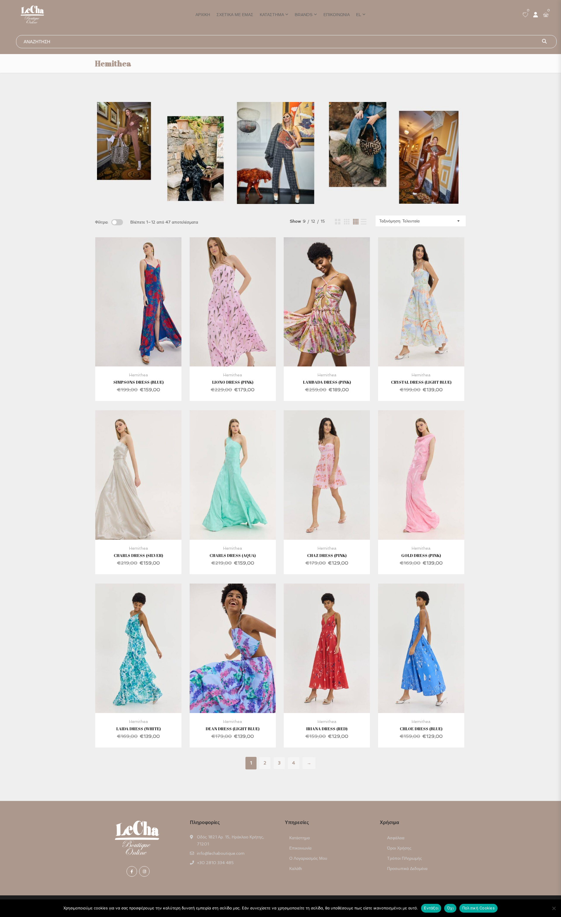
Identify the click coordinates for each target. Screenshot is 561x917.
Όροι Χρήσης (399, 848)
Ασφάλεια (395, 837)
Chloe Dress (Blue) (421, 728)
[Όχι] (554, 908)
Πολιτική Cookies (478, 908)
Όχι (450, 908)
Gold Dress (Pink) (421, 555)
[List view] (363, 221)
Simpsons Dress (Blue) (138, 382)
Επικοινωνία (336, 14)
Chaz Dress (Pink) (327, 555)
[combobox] (420, 221)
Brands (304, 14)
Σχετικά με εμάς (235, 14)
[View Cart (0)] (545, 15)
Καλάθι (295, 868)
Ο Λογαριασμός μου (308, 858)
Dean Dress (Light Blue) (232, 728)
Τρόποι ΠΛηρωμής (404, 858)
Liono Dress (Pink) (232, 382)
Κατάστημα (272, 14)
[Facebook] (132, 871)
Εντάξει (431, 908)
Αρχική (202, 14)
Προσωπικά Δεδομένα (407, 868)
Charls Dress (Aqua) (232, 555)
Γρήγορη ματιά (138, 352)
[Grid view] (337, 221)
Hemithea (138, 375)
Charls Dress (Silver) (138, 555)
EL (358, 14)
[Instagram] (144, 871)
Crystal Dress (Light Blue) (421, 382)
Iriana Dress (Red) (326, 728)
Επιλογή (130, 314)
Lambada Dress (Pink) (327, 382)
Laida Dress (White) (138, 728)
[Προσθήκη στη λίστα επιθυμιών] (145, 314)
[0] (525, 15)
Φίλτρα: (101, 222)
